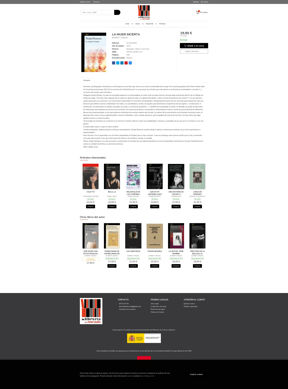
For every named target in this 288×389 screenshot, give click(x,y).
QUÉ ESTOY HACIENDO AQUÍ (155, 193)
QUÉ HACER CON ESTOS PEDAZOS (90, 252)
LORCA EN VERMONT (197, 193)
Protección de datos (158, 309)
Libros (137, 24)
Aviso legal (155, 304)
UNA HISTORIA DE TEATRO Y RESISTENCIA (176, 193)
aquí (129, 376)
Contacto (96, 2)
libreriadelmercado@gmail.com (130, 306)
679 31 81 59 (123, 304)
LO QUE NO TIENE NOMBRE (176, 252)
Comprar (91, 206)
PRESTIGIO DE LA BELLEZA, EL (197, 252)
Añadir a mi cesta (195, 45)
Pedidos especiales (190, 306)
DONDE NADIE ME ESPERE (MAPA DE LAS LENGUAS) (111, 252)
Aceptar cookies (196, 374)
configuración (148, 376)
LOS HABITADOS (133, 251)
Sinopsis (86, 80)
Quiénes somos (85, 2)
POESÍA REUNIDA (155, 251)
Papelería (149, 24)
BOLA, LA (112, 192)
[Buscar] (117, 12)
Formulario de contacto (127, 309)
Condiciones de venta (158, 306)
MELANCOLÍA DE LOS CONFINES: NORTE (133, 193)
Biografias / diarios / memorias (137, 49)
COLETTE (91, 192)
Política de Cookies (157, 312)
